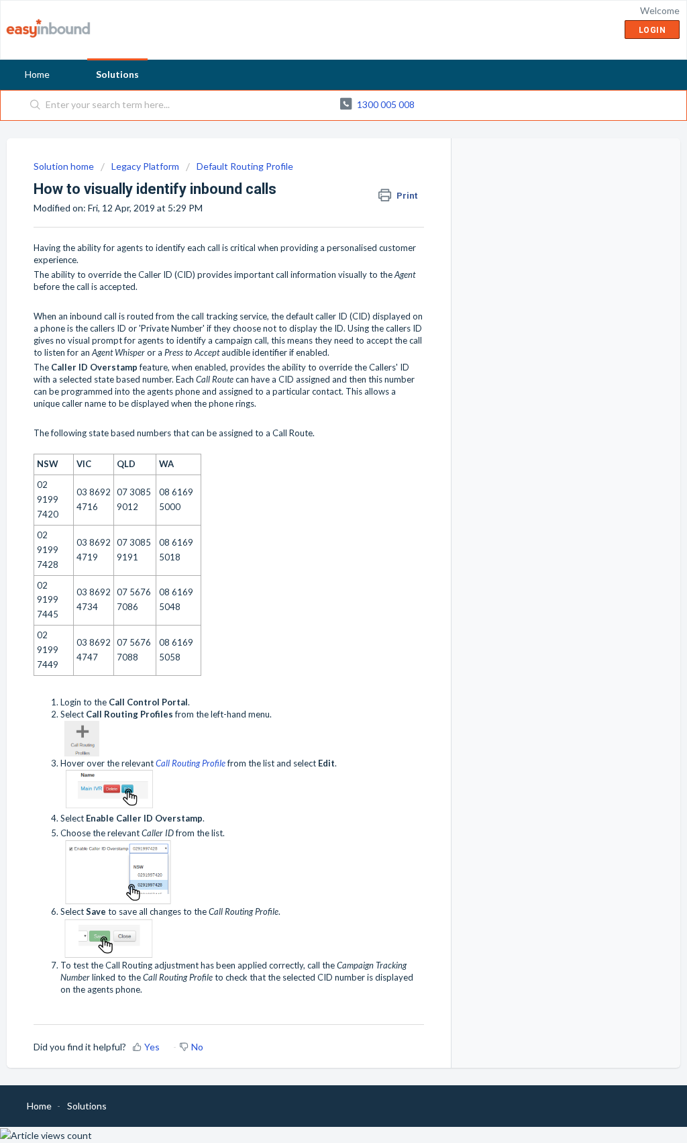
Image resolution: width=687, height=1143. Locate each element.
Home (37, 74)
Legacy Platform (145, 166)
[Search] (35, 105)
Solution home (65, 166)
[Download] (318, 403)
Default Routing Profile (245, 166)
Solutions (117, 74)
